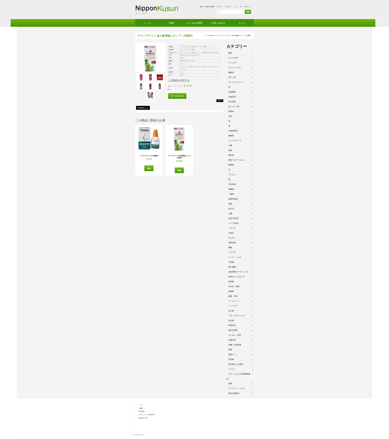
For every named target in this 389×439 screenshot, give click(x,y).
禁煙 (230, 349)
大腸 (230, 145)
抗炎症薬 (232, 97)
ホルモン (232, 238)
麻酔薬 (231, 72)
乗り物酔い (233, 267)
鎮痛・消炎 (233, 296)
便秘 (230, 150)
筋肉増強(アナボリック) (238, 272)
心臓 (230, 213)
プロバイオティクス (236, 315)
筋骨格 (231, 281)
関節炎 (231, 111)
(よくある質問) (194, 22)
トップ (147, 22)
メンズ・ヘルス (234, 257)
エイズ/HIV (233, 58)
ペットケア (217, 35)
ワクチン (232, 369)
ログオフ (228, 6)
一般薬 (231, 194)
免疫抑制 (232, 242)
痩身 (230, 383)
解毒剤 (231, 135)
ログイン (220, 6)
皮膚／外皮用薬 (234, 345)
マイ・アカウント (245, 6)
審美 (230, 53)
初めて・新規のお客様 (207, 6)
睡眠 (230, 247)
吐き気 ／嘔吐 (234, 286)
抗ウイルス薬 (233, 106)
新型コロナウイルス (236, 160)
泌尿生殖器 (233, 199)
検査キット (233, 354)
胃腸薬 (231, 189)
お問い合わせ (218, 22)
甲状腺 (231, 359)
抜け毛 (231, 208)
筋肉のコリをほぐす (236, 276)
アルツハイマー (234, 67)
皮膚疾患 (232, 340)
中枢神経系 (233, 131)
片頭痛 (231, 262)
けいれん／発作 (234, 335)
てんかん (232, 174)
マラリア (232, 252)
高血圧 (231, 233)
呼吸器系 (232, 325)
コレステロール (234, 140)
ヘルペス (232, 228)
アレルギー (233, 62)
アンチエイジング (235, 82)
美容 (230, 116)
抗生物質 (232, 101)
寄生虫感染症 (233, 393)
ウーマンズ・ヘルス (236, 388)
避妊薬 (231, 155)
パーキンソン (233, 301)
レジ (235, 6)
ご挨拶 (170, 22)
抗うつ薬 (232, 77)
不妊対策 (232, 184)
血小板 (211, 35)
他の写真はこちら (143, 108)
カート (241, 22)
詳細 (149, 168)
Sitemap (141, 411)
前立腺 (231, 320)
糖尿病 (231, 165)
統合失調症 (233, 330)
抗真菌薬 (232, 92)
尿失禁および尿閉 (235, 364)
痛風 (230, 204)
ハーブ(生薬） (234, 223)
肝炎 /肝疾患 (233, 218)
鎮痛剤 (231, 291)
